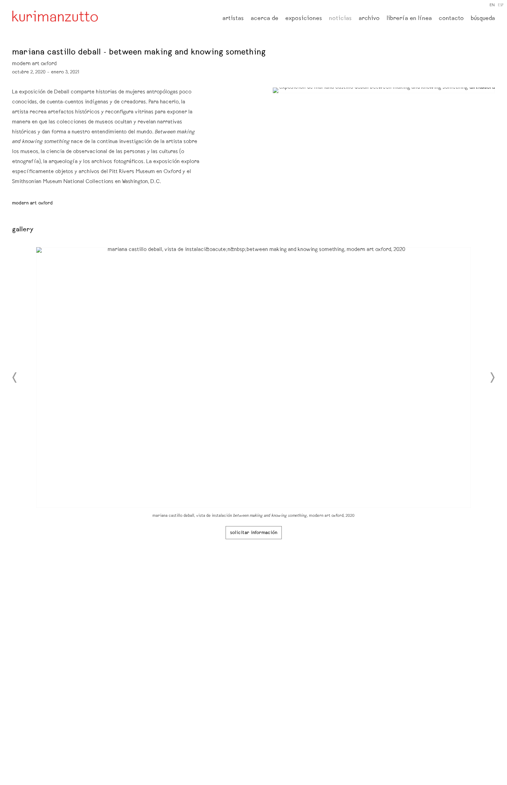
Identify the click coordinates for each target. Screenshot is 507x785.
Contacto (451, 19)
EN (492, 5)
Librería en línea (409, 19)
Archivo (369, 19)
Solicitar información (253, 533)
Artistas (233, 19)
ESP (501, 5)
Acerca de (264, 19)
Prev (15, 377)
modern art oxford (32, 203)
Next (492, 377)
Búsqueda (483, 19)
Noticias (340, 19)
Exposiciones (303, 19)
